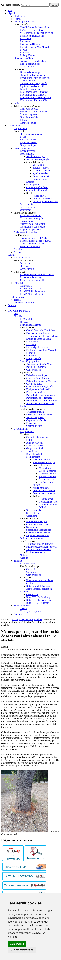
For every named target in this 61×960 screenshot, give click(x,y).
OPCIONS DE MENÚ (19, 310)
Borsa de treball (28, 151)
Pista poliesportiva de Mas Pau (35, 77)
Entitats (17, 103)
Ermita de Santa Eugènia (32, 35)
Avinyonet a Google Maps (33, 61)
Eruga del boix (40, 179)
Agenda (18, 252)
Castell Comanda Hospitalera (34, 27)
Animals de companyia (37, 159)
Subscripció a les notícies (32, 224)
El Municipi (19, 16)
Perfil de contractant (30, 246)
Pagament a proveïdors (31, 229)
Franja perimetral (34, 184)
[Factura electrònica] (24, 879)
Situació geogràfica (23, 58)
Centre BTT (26, 285)
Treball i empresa (16, 297)
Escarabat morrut (41, 167)
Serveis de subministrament (33, 111)
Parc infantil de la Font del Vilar (35, 97)
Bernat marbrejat (41, 176)
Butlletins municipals (30, 215)
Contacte (12, 305)
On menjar (25, 263)
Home (15, 619)
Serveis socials (27, 204)
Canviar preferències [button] (22, 949)
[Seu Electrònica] (13, 860)
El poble (12, 13)
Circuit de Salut (27, 80)
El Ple (23, 136)
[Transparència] (35, 860)
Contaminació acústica (37, 187)
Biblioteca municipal (30, 89)
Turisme (11, 254)
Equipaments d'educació (32, 86)
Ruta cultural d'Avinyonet (32, 277)
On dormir (25, 266)
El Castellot (25, 38)
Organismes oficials (29, 117)
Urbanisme (25, 210)
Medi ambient (27, 153)
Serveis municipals (23, 148)
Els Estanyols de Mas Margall (34, 47)
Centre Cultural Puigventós (33, 83)
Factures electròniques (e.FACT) (36, 240)
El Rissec (24, 52)
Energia (30, 181)
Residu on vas (39, 195)
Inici (10, 10)
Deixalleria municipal (30, 72)
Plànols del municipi (30, 63)
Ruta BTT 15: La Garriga (32, 288)
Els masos (25, 41)
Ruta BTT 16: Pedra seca (32, 291)
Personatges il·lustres (24, 21)
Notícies (18, 249)
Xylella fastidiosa (41, 173)
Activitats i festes (22, 257)
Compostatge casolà (42, 198)
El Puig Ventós (27, 55)
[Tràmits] (24, 870)
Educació (24, 120)
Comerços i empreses (24, 302)
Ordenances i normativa (25, 232)
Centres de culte (28, 122)
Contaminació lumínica (37, 190)
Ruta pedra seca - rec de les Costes (37, 274)
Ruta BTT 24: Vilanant (31, 294)
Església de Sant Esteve (31, 30)
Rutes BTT (19, 283)
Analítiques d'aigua (35, 156)
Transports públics (29, 108)
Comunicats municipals (31, 218)
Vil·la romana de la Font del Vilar (36, 33)
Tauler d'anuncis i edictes (32, 243)
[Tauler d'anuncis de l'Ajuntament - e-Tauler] (24, 888)
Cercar (54, 5)
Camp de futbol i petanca (32, 75)
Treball (17, 299)
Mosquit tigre (39, 165)
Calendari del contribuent (32, 226)
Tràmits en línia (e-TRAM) (33, 238)
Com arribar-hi (27, 66)
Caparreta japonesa (42, 170)
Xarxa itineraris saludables (33, 280)
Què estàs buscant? (10, 4)
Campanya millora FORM (45, 201)
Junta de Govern (28, 139)
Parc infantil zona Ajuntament (34, 92)
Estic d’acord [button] (17, 944)
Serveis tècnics (27, 207)
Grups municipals (28, 145)
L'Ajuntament (14, 125)
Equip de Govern (28, 142)
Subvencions (26, 221)
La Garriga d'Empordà (31, 44)
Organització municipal (31, 134)
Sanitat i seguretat (28, 114)
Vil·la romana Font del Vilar (34, 100)
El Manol (24, 49)
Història (18, 18)
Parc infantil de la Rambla (33, 94)
